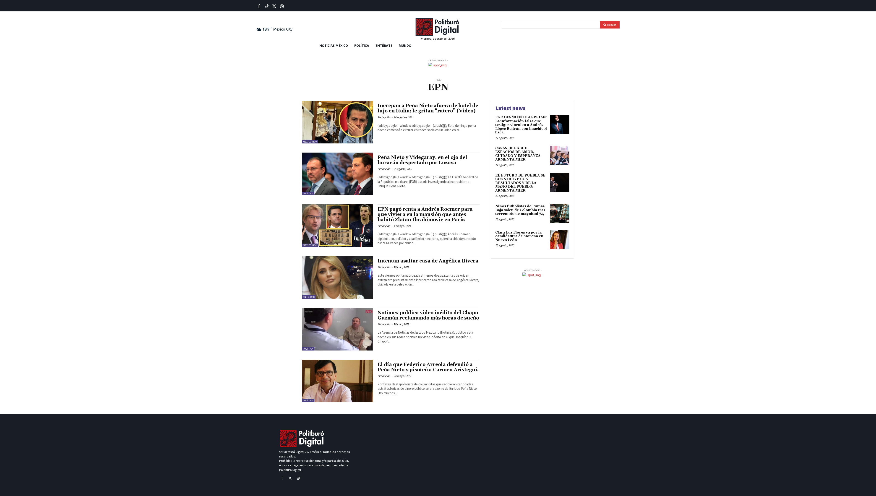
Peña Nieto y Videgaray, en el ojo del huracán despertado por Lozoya (422, 160)
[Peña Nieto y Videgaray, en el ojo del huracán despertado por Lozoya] (337, 174)
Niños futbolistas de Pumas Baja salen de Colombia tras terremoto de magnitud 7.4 (520, 210)
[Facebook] (259, 6)
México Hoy (310, 141)
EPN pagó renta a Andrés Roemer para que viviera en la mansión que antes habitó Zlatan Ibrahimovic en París (425, 214)
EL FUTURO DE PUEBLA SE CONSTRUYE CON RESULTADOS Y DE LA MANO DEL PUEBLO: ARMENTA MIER (520, 183)
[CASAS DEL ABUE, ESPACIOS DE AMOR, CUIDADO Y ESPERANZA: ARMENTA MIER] (559, 155)
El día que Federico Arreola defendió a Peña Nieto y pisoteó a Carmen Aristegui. (428, 367)
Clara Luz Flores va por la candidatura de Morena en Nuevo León (519, 236)
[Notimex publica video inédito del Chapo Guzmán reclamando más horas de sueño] (337, 329)
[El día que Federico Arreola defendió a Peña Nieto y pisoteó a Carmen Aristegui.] (337, 381)
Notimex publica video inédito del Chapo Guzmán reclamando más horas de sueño (428, 315)
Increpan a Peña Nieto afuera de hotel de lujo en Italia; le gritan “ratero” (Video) (428, 108)
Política (308, 193)
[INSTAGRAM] (281, 6)
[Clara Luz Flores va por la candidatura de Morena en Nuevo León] (559, 239)
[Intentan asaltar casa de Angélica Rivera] (337, 277)
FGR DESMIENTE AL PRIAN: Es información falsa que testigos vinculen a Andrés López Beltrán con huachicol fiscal (521, 125)
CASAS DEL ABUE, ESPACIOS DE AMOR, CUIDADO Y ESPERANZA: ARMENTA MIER (518, 154)
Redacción (384, 117)
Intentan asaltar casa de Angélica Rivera (428, 261)
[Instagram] (298, 478)
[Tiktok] (266, 6)
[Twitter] (274, 6)
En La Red (309, 297)
